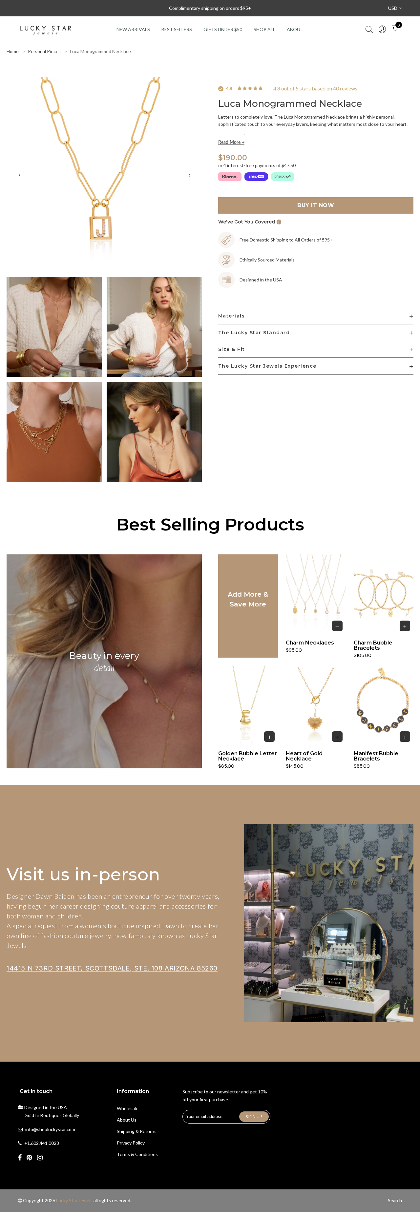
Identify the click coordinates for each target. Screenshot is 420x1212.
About (295, 29)
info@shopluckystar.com (50, 1129)
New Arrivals (133, 29)
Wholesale (127, 1108)
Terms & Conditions (137, 1154)
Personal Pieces (44, 51)
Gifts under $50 (222, 29)
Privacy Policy (131, 1142)
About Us (126, 1120)
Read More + (231, 142)
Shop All (264, 29)
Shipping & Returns (137, 1131)
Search (395, 1200)
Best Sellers (176, 29)
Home (13, 51)
